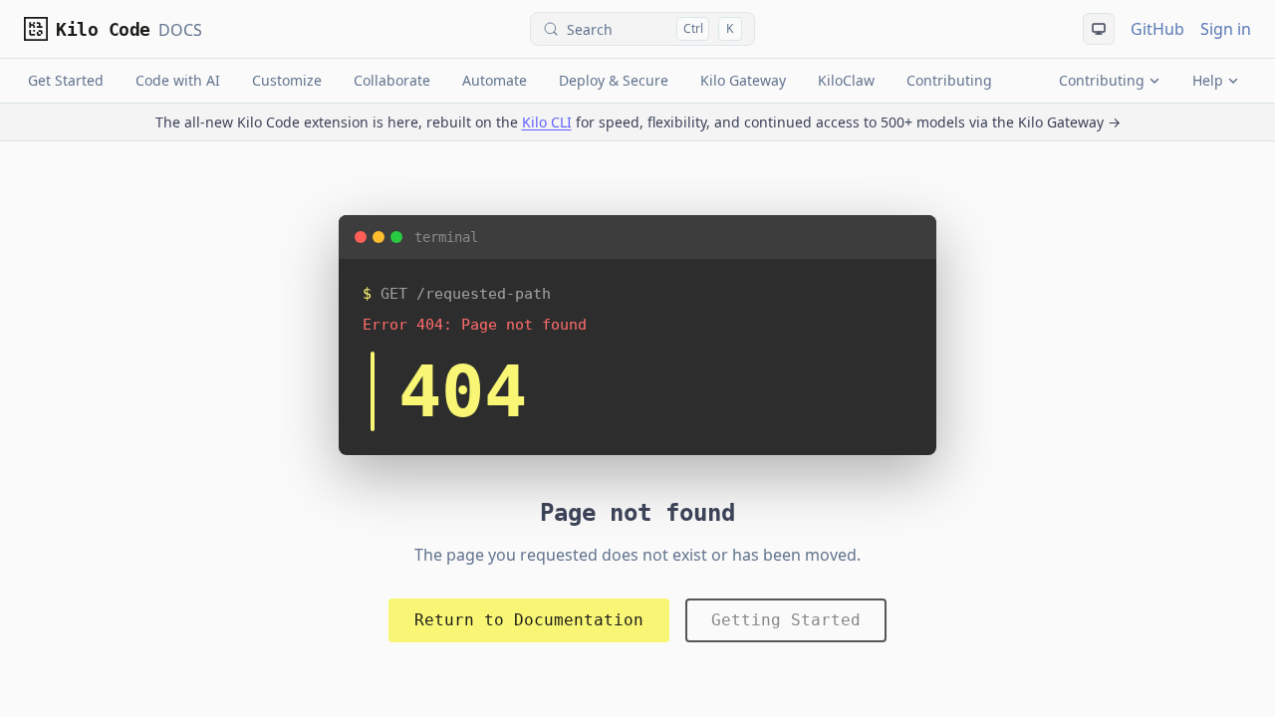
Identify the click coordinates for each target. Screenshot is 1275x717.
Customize (287, 80)
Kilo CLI (547, 122)
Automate (494, 80)
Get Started (66, 80)
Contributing (949, 80)
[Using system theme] (1099, 29)
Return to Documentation (528, 619)
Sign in (1225, 29)
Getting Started (786, 619)
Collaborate (392, 80)
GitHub (1157, 29)
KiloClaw (846, 80)
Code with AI (177, 80)
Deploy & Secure (613, 80)
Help (1207, 80)
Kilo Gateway (743, 80)
